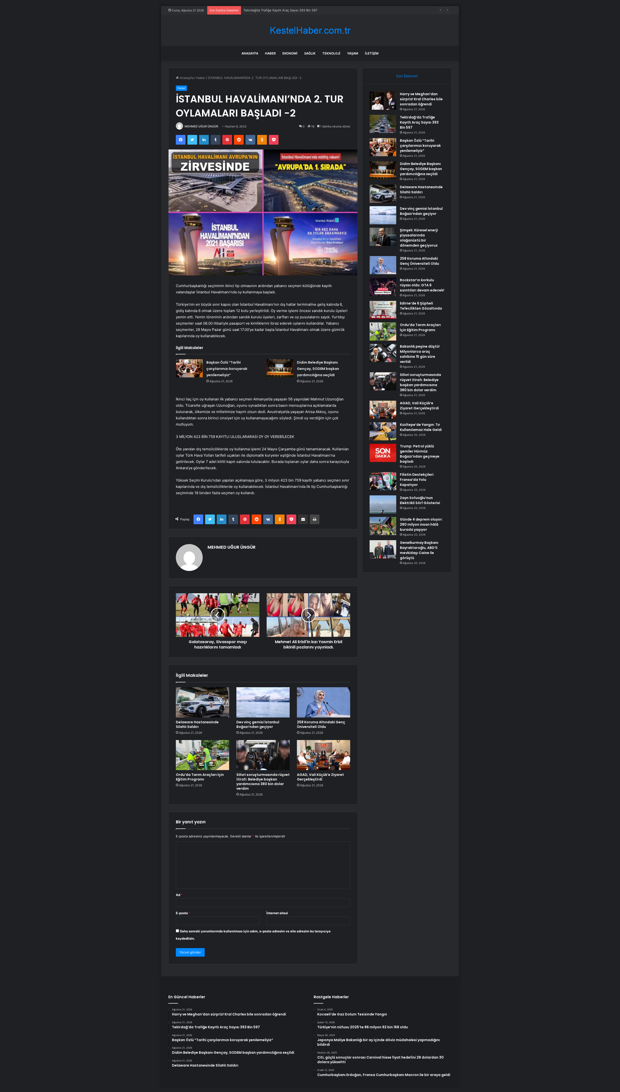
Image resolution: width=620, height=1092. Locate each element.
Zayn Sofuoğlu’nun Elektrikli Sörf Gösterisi (420, 500)
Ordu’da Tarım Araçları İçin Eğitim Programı (200, 777)
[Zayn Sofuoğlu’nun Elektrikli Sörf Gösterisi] (383, 504)
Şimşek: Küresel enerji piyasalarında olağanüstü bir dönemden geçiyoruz (419, 238)
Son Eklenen (407, 76)
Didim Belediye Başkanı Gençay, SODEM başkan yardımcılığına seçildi (318, 368)
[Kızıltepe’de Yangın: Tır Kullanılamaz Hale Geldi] (383, 431)
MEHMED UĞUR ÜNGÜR (201, 126)
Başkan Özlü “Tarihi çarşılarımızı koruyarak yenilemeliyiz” (285, 10)
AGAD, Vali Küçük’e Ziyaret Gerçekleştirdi (320, 777)
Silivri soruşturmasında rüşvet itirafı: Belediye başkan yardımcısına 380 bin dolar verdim (263, 781)
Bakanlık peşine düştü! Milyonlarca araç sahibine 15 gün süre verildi (420, 354)
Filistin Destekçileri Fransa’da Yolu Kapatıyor (417, 479)
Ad (179, 895)
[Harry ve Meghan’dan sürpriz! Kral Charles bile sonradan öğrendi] (383, 101)
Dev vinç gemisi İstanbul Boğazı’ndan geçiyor (257, 724)
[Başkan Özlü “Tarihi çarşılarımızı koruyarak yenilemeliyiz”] (189, 368)
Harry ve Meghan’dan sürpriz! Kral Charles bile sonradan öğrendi (421, 99)
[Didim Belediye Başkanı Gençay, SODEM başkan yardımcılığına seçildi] (280, 368)
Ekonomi (289, 53)
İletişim (372, 53)
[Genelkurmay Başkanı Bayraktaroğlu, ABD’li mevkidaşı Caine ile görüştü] (383, 549)
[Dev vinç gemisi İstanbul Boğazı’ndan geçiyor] (263, 702)
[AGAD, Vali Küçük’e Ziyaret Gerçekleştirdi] (323, 755)
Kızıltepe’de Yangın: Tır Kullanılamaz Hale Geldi (421, 427)
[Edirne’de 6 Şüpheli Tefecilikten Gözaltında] (383, 310)
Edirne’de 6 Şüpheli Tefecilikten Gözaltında (421, 306)
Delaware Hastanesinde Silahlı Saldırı (197, 724)
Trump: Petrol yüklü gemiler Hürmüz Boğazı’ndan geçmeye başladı (419, 454)
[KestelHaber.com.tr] (310, 30)
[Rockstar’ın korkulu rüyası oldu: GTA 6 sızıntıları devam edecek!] (383, 287)
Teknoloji (331, 53)
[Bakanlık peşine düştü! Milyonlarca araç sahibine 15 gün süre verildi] (383, 353)
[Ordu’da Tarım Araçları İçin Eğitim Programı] (202, 755)
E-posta (183, 913)
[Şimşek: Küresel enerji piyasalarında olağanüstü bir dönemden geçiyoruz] (383, 237)
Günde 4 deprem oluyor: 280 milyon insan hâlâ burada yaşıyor (421, 524)
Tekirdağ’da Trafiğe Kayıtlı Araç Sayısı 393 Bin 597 (419, 122)
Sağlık (310, 53)
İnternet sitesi (277, 913)
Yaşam (352, 53)
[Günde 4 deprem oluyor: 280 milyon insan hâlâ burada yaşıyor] (383, 526)
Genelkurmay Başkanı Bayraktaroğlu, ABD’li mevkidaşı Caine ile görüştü (419, 550)
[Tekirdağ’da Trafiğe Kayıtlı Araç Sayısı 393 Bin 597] (383, 124)
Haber (270, 53)
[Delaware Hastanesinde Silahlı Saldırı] (202, 702)
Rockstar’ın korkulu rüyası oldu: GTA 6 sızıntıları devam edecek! (422, 285)
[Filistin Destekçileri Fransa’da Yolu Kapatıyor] (383, 481)
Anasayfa (249, 53)
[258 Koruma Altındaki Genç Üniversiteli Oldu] (323, 702)
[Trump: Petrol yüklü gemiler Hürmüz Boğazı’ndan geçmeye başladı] (383, 453)
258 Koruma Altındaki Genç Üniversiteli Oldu (321, 724)
